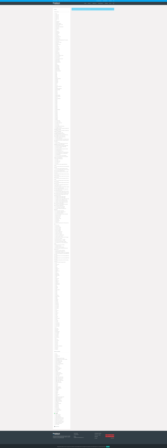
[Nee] (165, 446)
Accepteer (107, 446)
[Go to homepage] (56, 3)
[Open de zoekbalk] (113, 0)
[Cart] (113, 3)
